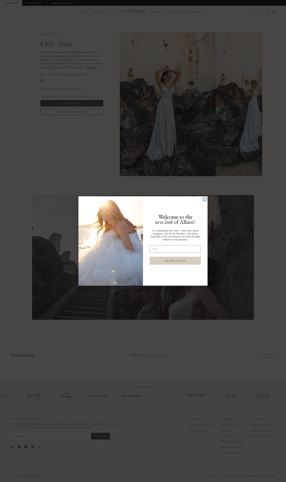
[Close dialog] (204, 199)
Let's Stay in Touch (175, 260)
